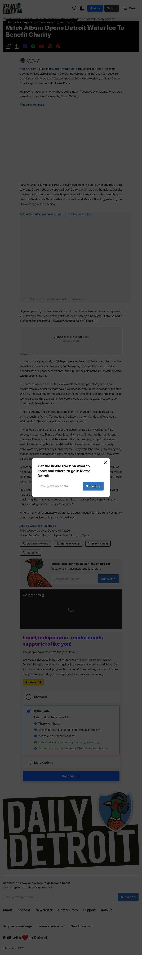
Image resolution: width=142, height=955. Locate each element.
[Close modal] (106, 462)
